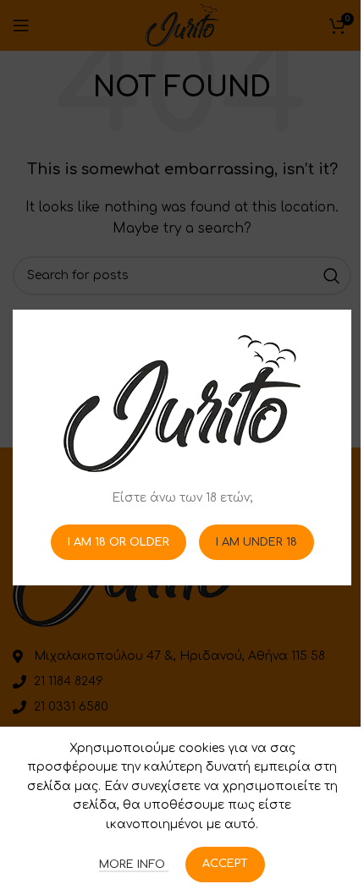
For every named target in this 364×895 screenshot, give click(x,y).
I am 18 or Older (118, 541)
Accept (225, 864)
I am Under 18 (256, 541)
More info (133, 864)
